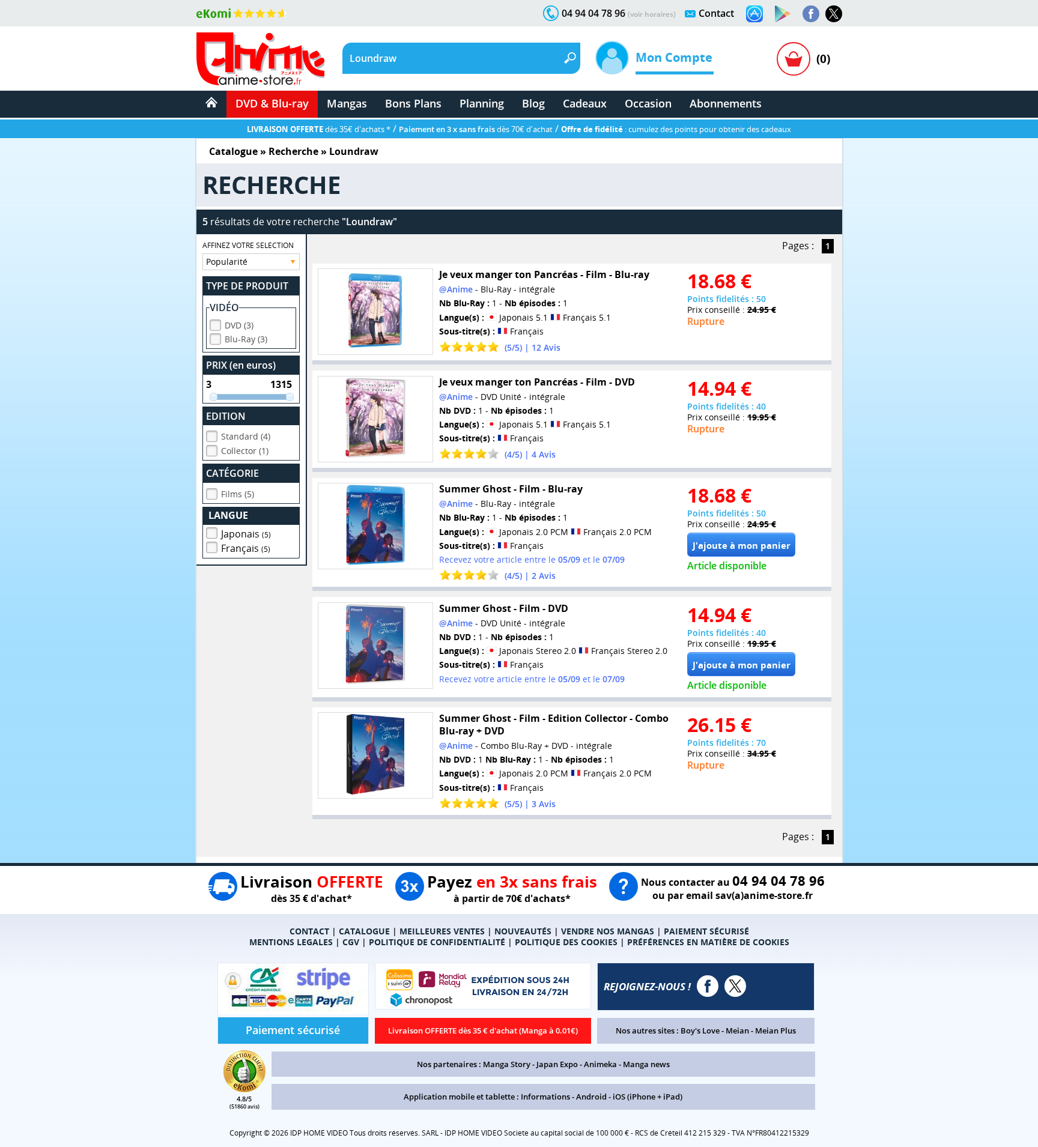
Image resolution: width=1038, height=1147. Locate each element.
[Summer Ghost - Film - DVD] (375, 645)
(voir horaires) (652, 14)
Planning (482, 103)
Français (245, 548)
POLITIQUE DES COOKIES (566, 942)
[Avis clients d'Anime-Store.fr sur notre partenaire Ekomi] (241, 13)
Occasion (648, 103)
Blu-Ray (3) (246, 339)
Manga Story (506, 1064)
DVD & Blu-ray (272, 103)
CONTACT (309, 931)
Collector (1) (245, 450)
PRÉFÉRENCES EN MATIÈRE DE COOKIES (708, 942)
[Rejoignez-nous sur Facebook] (811, 13)
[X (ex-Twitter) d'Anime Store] (735, 986)
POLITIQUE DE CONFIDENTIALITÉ (437, 942)
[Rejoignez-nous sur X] (833, 13)
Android (591, 1096)
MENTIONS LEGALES (291, 942)
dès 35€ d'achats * (318, 129)
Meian (737, 1030)
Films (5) (237, 494)
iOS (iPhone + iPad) (647, 1096)
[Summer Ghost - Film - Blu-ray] (375, 526)
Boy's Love (700, 1030)
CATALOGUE (364, 931)
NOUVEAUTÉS (522, 931)
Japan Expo (557, 1064)
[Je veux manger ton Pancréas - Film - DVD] (375, 419)
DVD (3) (239, 325)
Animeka (600, 1064)
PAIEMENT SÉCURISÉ (706, 931)
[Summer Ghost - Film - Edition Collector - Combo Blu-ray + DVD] (375, 755)
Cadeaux (585, 103)
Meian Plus (775, 1030)
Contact (716, 13)
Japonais (246, 533)
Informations (545, 1096)
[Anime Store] (260, 58)
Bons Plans (413, 103)
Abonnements (726, 103)
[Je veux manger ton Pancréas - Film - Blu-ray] (375, 311)
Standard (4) (245, 436)
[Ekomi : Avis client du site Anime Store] (244, 1088)
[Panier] (793, 59)
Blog (533, 103)
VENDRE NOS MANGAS (607, 931)
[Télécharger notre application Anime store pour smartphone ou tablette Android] (783, 13)
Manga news (646, 1064)
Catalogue (233, 151)
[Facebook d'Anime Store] (707, 986)
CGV (350, 942)
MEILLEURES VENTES (442, 931)
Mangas (347, 103)
